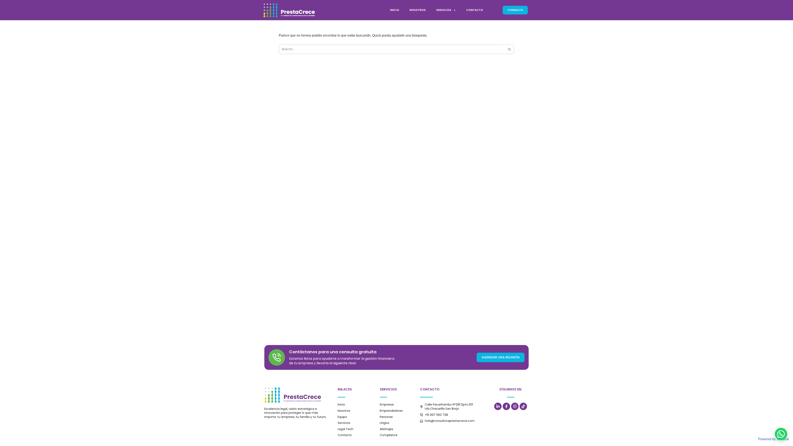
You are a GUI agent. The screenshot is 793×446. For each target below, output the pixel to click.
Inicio (394, 10)
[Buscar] (509, 49)
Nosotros (418, 10)
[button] (781, 434)
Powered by (773, 439)
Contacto (474, 10)
